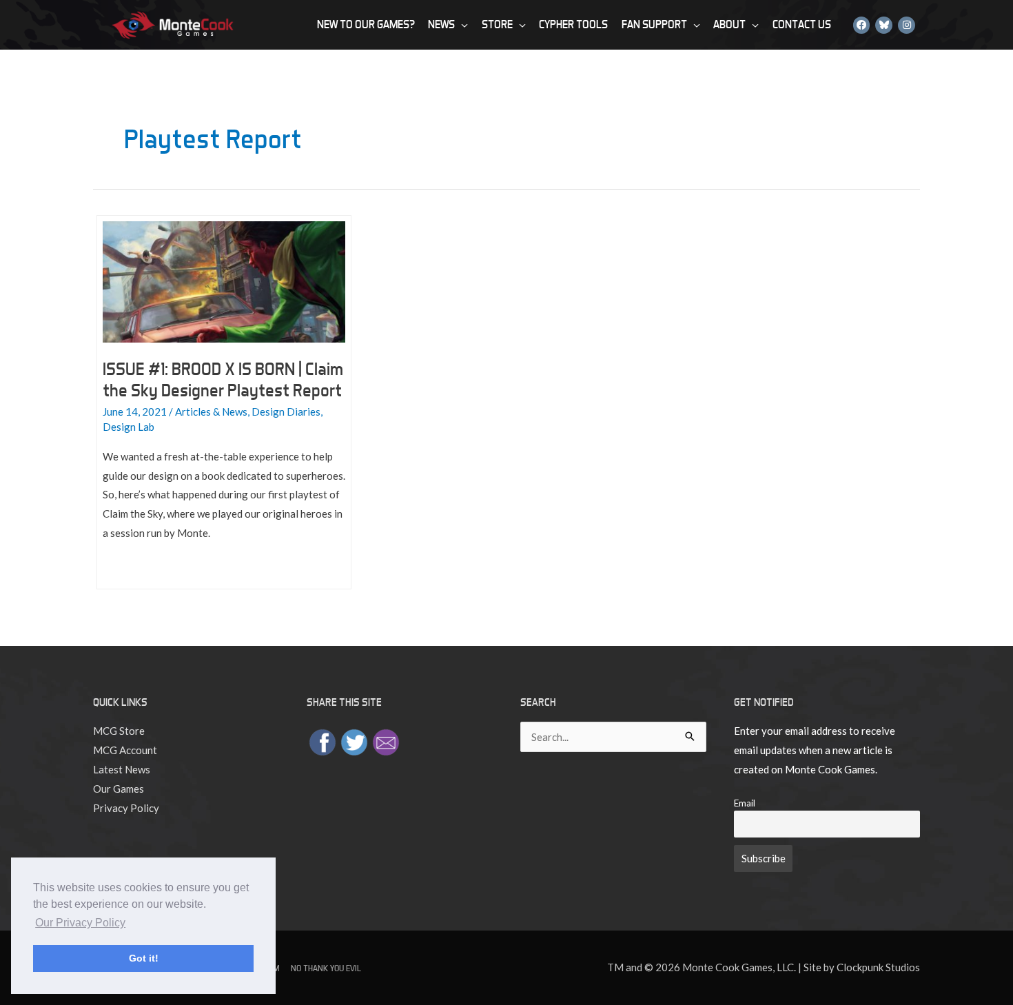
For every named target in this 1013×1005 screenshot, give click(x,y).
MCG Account (125, 750)
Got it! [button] (143, 958)
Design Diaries (286, 411)
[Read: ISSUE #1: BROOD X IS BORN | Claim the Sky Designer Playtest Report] (224, 280)
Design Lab (128, 426)
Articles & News (211, 411)
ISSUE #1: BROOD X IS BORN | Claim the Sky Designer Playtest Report (223, 379)
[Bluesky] (883, 24)
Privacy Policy (126, 808)
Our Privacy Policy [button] (80, 922)
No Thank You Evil (326, 968)
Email (744, 803)
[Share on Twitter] (354, 741)
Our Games (118, 788)
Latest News (121, 769)
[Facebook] (861, 24)
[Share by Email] (386, 741)
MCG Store (119, 730)
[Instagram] (906, 24)
